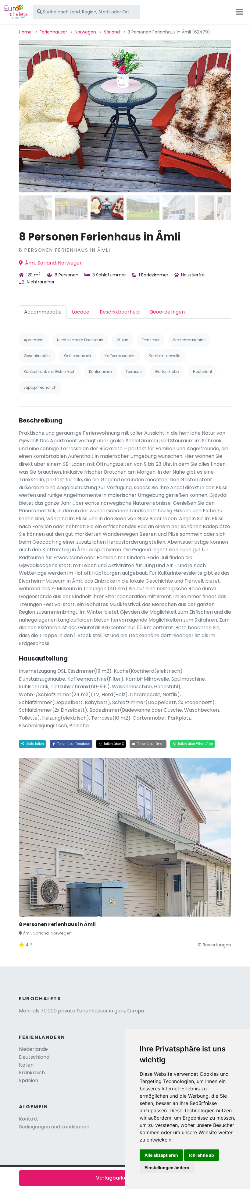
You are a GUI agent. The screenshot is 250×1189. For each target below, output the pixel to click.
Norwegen (85, 32)
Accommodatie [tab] (43, 311)
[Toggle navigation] (239, 12)
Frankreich (32, 1072)
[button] (225, 117)
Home (25, 32)
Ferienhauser (53, 32)
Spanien (28, 1080)
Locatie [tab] (80, 311)
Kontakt (28, 1118)
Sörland (112, 32)
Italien (26, 1064)
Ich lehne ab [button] (201, 1155)
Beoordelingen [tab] (167, 311)
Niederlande (33, 1049)
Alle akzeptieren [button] (161, 1155)
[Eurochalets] (16, 12)
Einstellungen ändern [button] (167, 1167)
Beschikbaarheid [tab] (120, 311)
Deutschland (34, 1057)
